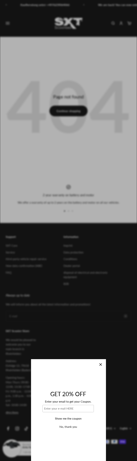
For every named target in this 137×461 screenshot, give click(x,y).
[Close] (100, 364)
